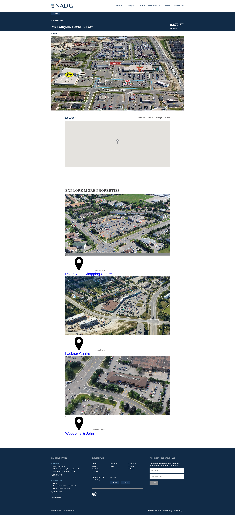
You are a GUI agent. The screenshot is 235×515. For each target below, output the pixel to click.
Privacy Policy (167, 511)
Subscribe (132, 469)
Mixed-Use (95, 471)
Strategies (131, 6)
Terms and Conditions (154, 511)
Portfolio (142, 6)
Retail (94, 466)
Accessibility (178, 511)
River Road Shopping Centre (88, 274)
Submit (154, 482)
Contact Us (167, 6)
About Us (119, 6)
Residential (95, 469)
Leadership (114, 463)
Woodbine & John (79, 433)
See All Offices (56, 497)
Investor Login (179, 6)
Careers (131, 466)
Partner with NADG (154, 6)
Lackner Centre (77, 354)
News (112, 466)
